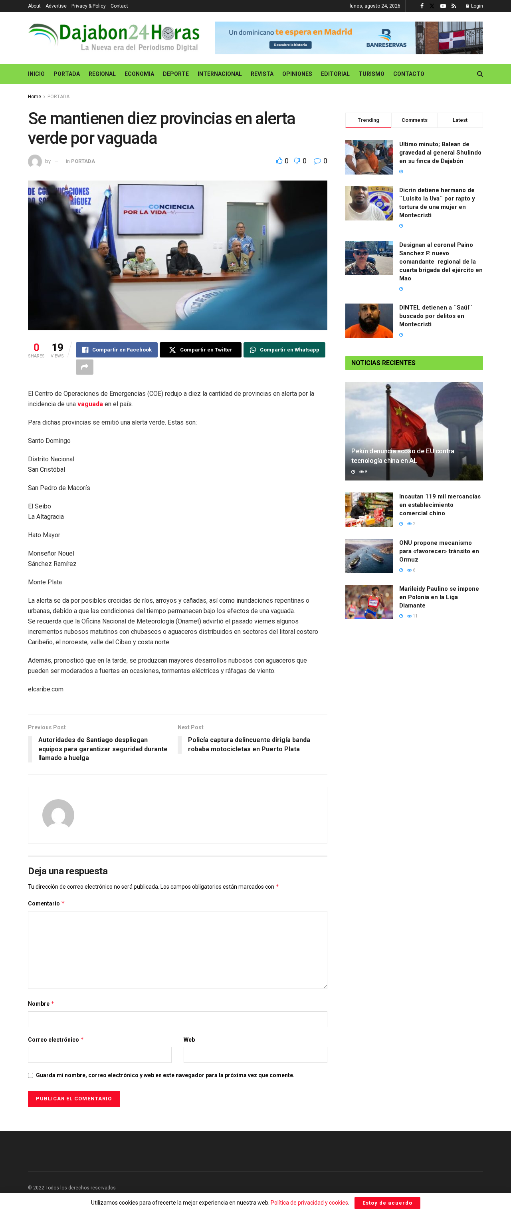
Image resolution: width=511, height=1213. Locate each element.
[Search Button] (480, 74)
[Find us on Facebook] (422, 6)
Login (476, 6)
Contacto (408, 74)
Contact (119, 6)
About (34, 6)
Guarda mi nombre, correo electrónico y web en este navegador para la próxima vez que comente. (165, 1075)
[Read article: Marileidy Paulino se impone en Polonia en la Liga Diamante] (369, 602)
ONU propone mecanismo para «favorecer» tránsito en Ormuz (439, 551)
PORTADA (66, 74)
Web (189, 1039)
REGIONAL (102, 74)
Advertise (56, 6)
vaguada (91, 404)
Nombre (41, 1003)
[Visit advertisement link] (349, 38)
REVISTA (262, 74)
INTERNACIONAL (220, 74)
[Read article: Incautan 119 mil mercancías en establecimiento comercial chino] (369, 509)
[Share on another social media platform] (84, 367)
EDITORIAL (335, 74)
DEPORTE (176, 74)
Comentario (46, 903)
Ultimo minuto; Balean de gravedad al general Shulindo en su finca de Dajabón (440, 153)
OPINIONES (297, 74)
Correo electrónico (56, 1039)
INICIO (36, 74)
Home (34, 96)
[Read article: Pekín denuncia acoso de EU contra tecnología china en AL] (414, 431)
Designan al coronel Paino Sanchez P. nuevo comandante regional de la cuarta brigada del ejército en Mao (441, 261)
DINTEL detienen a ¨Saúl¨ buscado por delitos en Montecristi (435, 316)
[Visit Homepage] (116, 38)
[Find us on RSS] (454, 6)
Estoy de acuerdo (387, 1203)
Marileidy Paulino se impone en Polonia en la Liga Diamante (439, 597)
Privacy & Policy (88, 6)
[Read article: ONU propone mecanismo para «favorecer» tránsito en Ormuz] (369, 556)
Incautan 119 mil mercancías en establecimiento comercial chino (440, 505)
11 (415, 616)
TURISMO (371, 74)
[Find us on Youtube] (443, 6)
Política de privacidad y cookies (309, 1202)
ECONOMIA (139, 74)
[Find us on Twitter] (432, 6)
